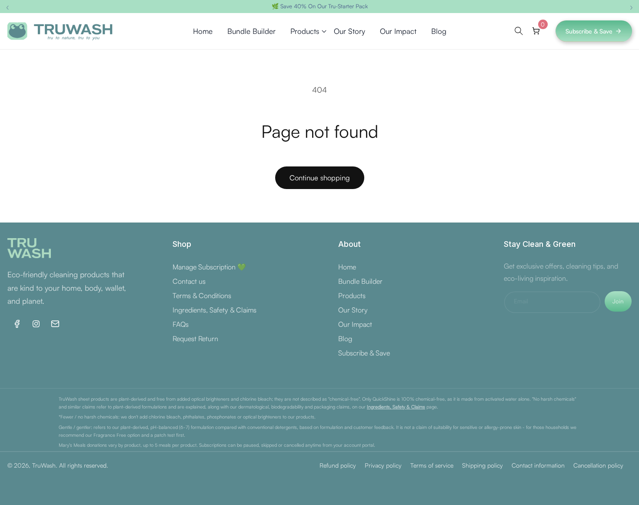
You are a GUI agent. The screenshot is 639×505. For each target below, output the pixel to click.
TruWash (44, 465)
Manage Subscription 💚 (209, 266)
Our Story (353, 310)
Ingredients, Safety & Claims (214, 310)
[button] (304, 31)
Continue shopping (320, 177)
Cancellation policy (598, 465)
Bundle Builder (360, 281)
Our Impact (355, 324)
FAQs (181, 324)
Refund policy (338, 465)
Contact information (538, 465)
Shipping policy (482, 465)
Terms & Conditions (202, 295)
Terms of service (431, 465)
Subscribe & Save (589, 31)
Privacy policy (383, 465)
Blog (345, 338)
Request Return (195, 338)
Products (352, 295)
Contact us (189, 281)
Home (347, 266)
